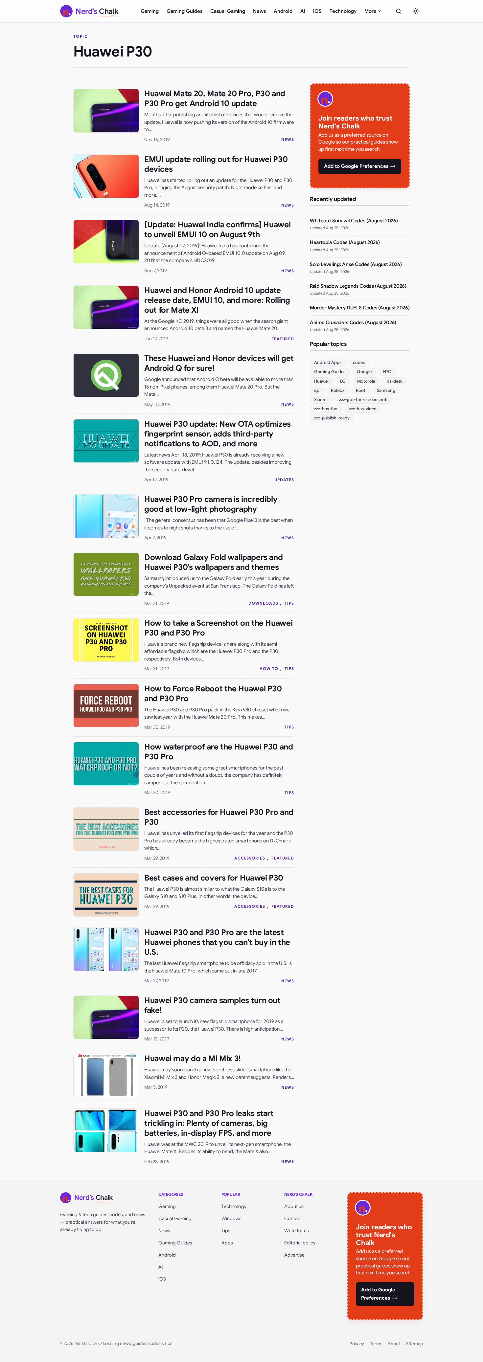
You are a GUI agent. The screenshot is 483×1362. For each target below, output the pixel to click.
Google (364, 371)
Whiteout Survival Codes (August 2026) (354, 221)
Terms (376, 1344)
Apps (227, 1243)
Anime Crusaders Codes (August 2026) (353, 322)
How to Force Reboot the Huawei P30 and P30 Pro (213, 693)
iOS (317, 11)
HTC (387, 371)
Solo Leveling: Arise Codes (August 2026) (356, 264)
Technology (343, 11)
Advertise (294, 1255)
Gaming (150, 11)
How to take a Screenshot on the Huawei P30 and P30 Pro (218, 628)
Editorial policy (299, 1243)
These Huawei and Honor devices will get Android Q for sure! (219, 363)
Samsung (386, 390)
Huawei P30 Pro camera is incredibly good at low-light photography (210, 504)
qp (316, 390)
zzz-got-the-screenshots (363, 399)
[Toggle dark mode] (415, 11)
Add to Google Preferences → (360, 166)
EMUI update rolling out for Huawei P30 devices (216, 164)
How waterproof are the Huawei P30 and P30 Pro (218, 752)
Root (360, 390)
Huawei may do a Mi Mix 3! (192, 1058)
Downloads (263, 603)
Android (283, 11)
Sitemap (414, 1344)
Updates (284, 479)
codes (359, 362)
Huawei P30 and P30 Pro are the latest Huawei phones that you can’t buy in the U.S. (217, 942)
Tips (289, 603)
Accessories (249, 858)
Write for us (296, 1231)
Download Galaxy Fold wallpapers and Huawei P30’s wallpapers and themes (213, 562)
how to (269, 668)
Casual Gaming (227, 11)
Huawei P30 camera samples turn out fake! (212, 1005)
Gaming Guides (184, 11)
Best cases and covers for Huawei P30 (213, 878)
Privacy (357, 1344)
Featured (282, 338)
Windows (231, 1218)
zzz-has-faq (325, 409)
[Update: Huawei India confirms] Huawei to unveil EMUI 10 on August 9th (217, 229)
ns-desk (394, 381)
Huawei (321, 381)
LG (343, 381)
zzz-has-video (363, 409)
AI (302, 11)
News (259, 11)
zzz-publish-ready (332, 418)
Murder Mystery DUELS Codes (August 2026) (359, 308)
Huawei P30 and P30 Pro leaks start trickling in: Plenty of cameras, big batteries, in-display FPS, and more (209, 1123)
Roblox (337, 390)
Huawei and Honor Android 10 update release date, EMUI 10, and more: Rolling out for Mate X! (217, 300)
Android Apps (327, 362)
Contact (293, 1218)
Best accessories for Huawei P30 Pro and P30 (218, 817)
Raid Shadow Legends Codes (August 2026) (358, 286)
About (394, 1344)
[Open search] (398, 11)
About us (294, 1206)
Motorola (366, 381)
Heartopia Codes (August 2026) (345, 242)
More (370, 11)
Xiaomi (321, 399)
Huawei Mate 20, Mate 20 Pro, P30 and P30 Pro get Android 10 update (214, 98)
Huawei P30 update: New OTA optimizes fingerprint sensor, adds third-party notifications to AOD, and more (217, 434)
